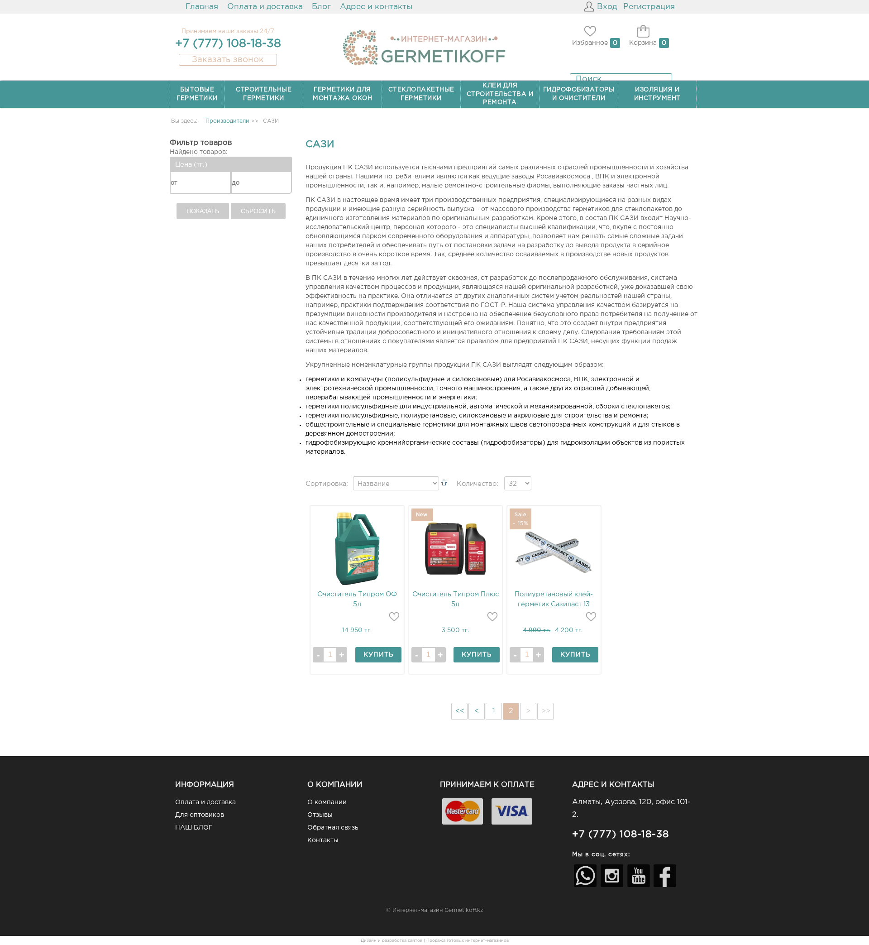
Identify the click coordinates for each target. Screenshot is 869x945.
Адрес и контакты (376, 6)
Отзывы (320, 815)
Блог (321, 6)
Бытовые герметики (197, 94)
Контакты (323, 840)
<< (459, 711)
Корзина (643, 43)
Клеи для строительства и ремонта (500, 94)
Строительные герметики (263, 94)
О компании (327, 802)
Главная (202, 6)
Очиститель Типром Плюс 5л (455, 599)
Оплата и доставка (265, 6)
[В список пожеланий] (394, 616)
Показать (202, 211)
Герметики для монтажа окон (342, 94)
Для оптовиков (199, 815)
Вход (607, 6)
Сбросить (258, 211)
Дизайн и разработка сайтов (391, 940)
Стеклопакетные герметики (421, 94)
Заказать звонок (228, 59)
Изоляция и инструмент (657, 94)
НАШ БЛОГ (193, 827)
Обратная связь (332, 827)
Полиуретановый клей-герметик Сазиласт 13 (554, 599)
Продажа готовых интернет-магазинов (467, 940)
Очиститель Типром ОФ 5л (357, 599)
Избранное (590, 43)
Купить (378, 654)
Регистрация (649, 6)
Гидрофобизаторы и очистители (579, 94)
